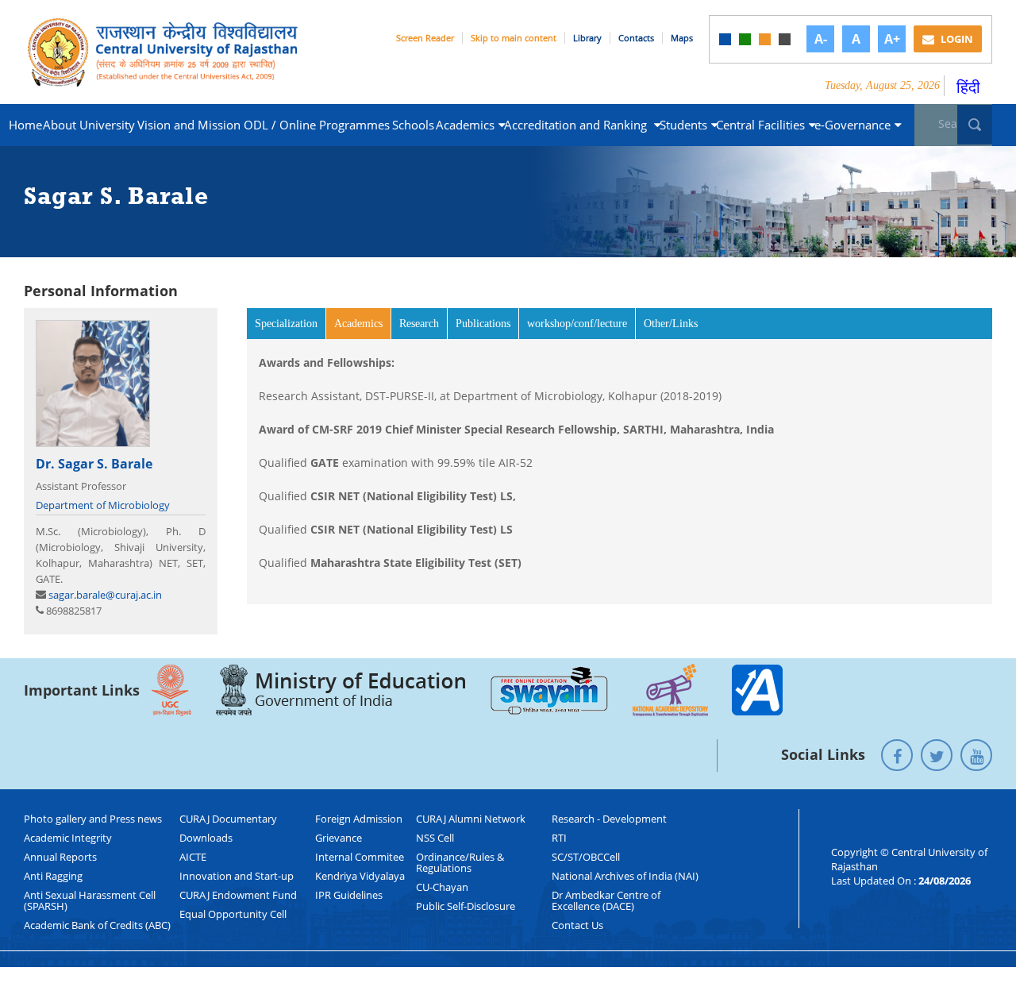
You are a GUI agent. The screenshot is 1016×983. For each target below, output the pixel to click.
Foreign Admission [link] (358, 818)
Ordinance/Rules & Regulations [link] (460, 862)
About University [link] (89, 125)
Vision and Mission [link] (189, 125)
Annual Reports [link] (60, 857)
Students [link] (683, 125)
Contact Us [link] (577, 925)
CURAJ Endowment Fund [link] (238, 895)
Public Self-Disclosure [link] (465, 906)
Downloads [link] (206, 838)
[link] (725, 39)
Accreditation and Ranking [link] (577, 125)
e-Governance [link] (852, 125)
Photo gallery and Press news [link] (93, 818)
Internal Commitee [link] (359, 857)
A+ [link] (892, 39)
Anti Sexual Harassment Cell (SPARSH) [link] (90, 900)
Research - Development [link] (609, 818)
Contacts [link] (636, 38)
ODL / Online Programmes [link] (317, 125)
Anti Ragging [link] (53, 876)
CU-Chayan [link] (442, 887)
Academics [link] (465, 125)
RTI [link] (559, 838)
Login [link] (955, 39)
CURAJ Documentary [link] (228, 818)
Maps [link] (682, 38)
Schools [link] (413, 125)
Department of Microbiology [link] (103, 505)
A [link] (856, 39)
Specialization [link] (286, 324)
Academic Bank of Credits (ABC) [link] (97, 925)
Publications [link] (483, 324)
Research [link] (419, 324)
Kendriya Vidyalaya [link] (360, 876)
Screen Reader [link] (425, 38)
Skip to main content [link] (513, 38)
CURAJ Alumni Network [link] (470, 818)
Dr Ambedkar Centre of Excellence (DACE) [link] (606, 900)
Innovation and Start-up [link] (236, 876)
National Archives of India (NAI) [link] (625, 876)
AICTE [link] (192, 857)
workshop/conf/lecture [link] (577, 324)
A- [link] (820, 39)
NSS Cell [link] (435, 838)
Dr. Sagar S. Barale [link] (94, 463)
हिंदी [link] (968, 87)
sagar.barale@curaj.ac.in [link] (105, 595)
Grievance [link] (338, 838)
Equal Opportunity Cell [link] (233, 914)
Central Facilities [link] (760, 125)
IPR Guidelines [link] (349, 895)
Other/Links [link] (671, 324)
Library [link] (587, 38)
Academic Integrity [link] (68, 838)
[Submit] (974, 125)
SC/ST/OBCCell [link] (586, 857)
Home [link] (25, 125)
